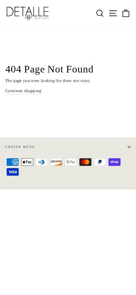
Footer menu (20, 146)
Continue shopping (23, 90)
